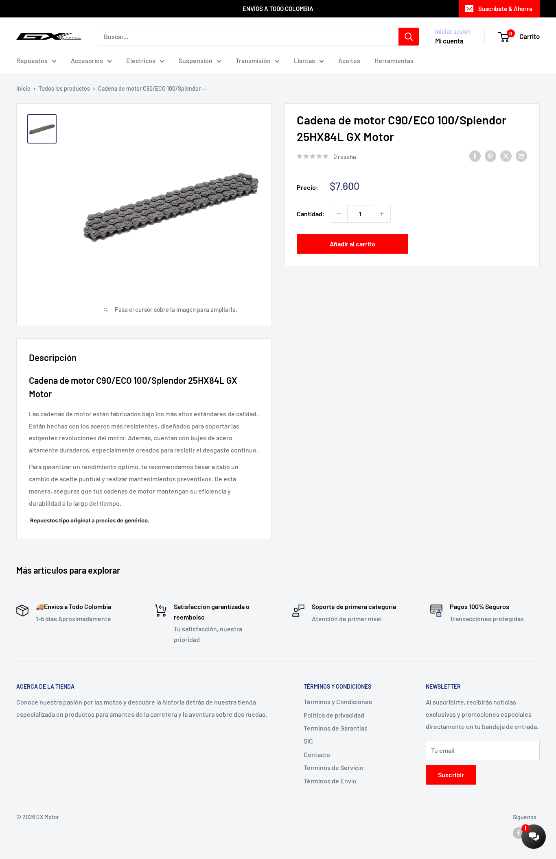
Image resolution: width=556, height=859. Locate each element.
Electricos (140, 60)
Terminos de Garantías (336, 728)
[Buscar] (408, 37)
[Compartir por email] (521, 155)
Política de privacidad (334, 715)
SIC (308, 741)
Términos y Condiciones (338, 701)
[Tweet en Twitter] (506, 155)
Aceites (349, 60)
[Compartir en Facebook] (475, 155)
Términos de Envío (330, 781)
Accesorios (87, 60)
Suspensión (195, 60)
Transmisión (253, 60)
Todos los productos (64, 88)
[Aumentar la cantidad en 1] (381, 213)
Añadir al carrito (352, 244)
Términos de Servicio (333, 767)
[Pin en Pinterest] (490, 155)
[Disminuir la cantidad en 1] (338, 213)
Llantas (304, 60)
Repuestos (32, 60)
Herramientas (394, 60)
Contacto (317, 754)
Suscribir (451, 775)
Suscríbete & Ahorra (505, 8)
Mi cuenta (449, 41)
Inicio (23, 88)
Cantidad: (311, 213)
